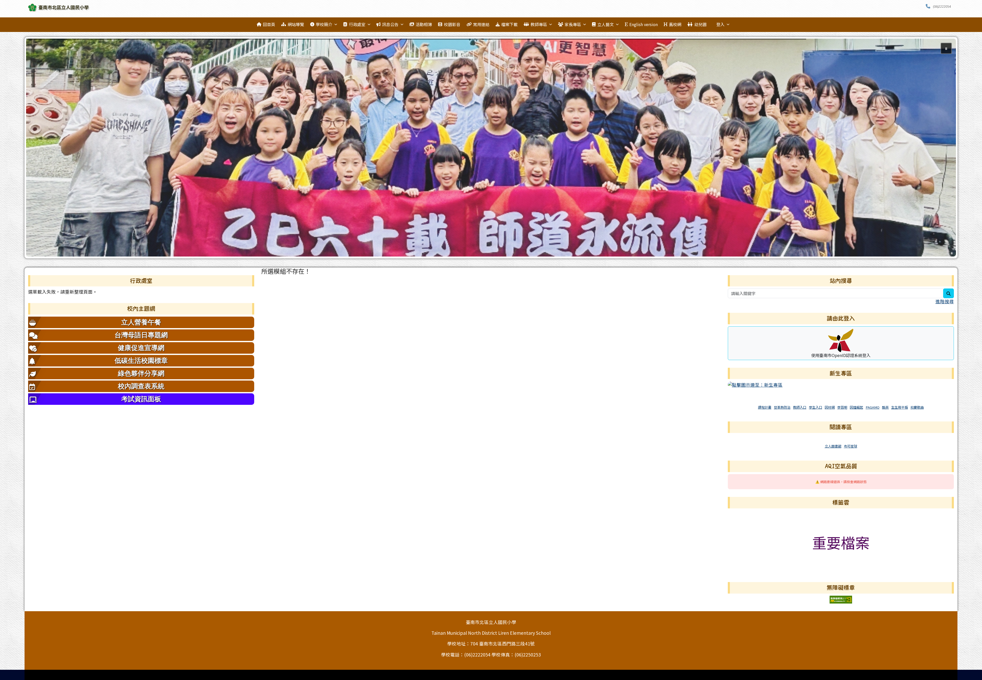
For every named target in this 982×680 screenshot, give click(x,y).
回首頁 (269, 24)
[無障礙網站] (841, 599)
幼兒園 (700, 24)
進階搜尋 (944, 301)
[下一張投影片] (943, 148)
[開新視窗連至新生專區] (755, 384)
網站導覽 (296, 24)
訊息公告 (390, 24)
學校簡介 (324, 24)
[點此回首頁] (491, 148)
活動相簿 (424, 24)
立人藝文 (605, 24)
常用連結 (481, 24)
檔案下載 (509, 24)
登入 (720, 24)
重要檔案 (840, 542)
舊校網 (675, 24)
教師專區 (539, 24)
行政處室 (357, 24)
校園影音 (452, 24)
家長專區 (573, 24)
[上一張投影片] (38, 148)
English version (643, 24)
